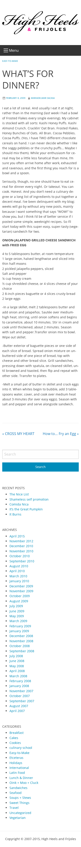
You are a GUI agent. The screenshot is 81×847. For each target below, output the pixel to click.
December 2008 (21, 636)
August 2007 (18, 706)
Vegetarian (17, 818)
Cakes (13, 738)
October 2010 (19, 556)
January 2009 (19, 631)
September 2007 (21, 701)
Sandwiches (18, 788)
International (19, 768)
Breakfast (16, 733)
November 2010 (21, 551)
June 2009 (16, 611)
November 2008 (21, 641)
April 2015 (17, 536)
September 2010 (21, 561)
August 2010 (18, 566)
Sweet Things (19, 803)
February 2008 (20, 681)
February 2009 (20, 626)
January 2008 (19, 686)
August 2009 (18, 601)
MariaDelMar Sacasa (43, 97)
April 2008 (17, 671)
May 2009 (16, 616)
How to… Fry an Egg (61, 433)
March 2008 (18, 676)
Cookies (15, 743)
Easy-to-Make (10, 60)
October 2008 (19, 646)
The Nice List (19, 494)
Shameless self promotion (29, 499)
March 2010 (18, 576)
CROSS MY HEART (18, 433)
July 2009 (16, 606)
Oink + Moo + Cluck (23, 783)
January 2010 (19, 581)
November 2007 (21, 691)
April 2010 (17, 571)
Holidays (15, 763)
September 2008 (21, 651)
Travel (14, 808)
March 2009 (18, 621)
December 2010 (21, 546)
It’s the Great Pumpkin (26, 509)
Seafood (15, 793)
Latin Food (17, 772)
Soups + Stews (20, 797)
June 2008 (16, 661)
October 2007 (19, 696)
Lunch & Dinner (21, 778)
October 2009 (19, 596)
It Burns (15, 514)
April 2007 (17, 711)
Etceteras (16, 758)
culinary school (20, 748)
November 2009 (21, 591)
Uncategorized (20, 813)
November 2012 (21, 541)
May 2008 (16, 666)
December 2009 (21, 586)
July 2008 (16, 656)
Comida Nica (19, 504)
